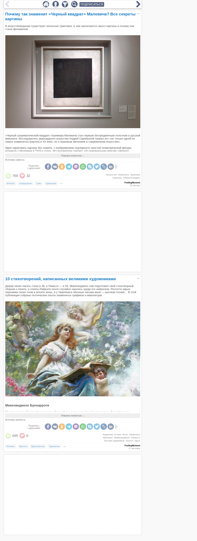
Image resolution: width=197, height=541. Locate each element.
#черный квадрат (131, 178)
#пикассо (135, 438)
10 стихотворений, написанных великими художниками (60, 279)
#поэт (125, 434)
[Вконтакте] (55, 166)
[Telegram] (69, 166)
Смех (38, 183)
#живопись (123, 175)
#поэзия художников (114, 441)
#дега (137, 441)
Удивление (51, 183)
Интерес (11, 183)
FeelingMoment (132, 182)
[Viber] (76, 166)
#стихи (117, 434)
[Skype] (90, 166)
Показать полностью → (72, 156)
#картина (117, 178)
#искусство (111, 175)
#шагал (129, 441)
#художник (108, 434)
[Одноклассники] (62, 166)
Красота (23, 446)
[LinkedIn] (110, 166)
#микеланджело (122, 438)
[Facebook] (48, 166)
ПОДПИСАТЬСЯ (92, 4)
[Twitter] (97, 166)
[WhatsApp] (83, 166)
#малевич (135, 175)
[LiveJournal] (104, 166)
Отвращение (25, 183)
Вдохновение (38, 446)
